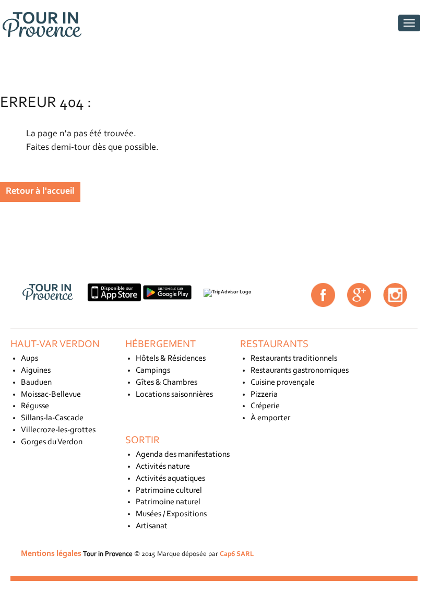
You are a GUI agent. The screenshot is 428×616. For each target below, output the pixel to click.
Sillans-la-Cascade (52, 418)
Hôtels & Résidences (171, 358)
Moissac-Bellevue (51, 394)
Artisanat (152, 526)
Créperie (265, 406)
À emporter (270, 418)
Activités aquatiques (170, 479)
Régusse (35, 406)
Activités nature (163, 467)
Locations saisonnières (174, 394)
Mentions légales (51, 554)
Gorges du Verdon (51, 442)
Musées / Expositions (171, 514)
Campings (153, 370)
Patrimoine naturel (168, 502)
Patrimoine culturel (169, 491)
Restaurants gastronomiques (300, 370)
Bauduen (36, 382)
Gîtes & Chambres (166, 382)
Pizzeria (264, 394)
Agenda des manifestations (183, 455)
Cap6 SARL (237, 554)
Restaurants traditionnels (294, 358)
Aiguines (36, 370)
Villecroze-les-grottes (58, 430)
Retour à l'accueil (40, 191)
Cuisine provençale (283, 382)
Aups (29, 358)
